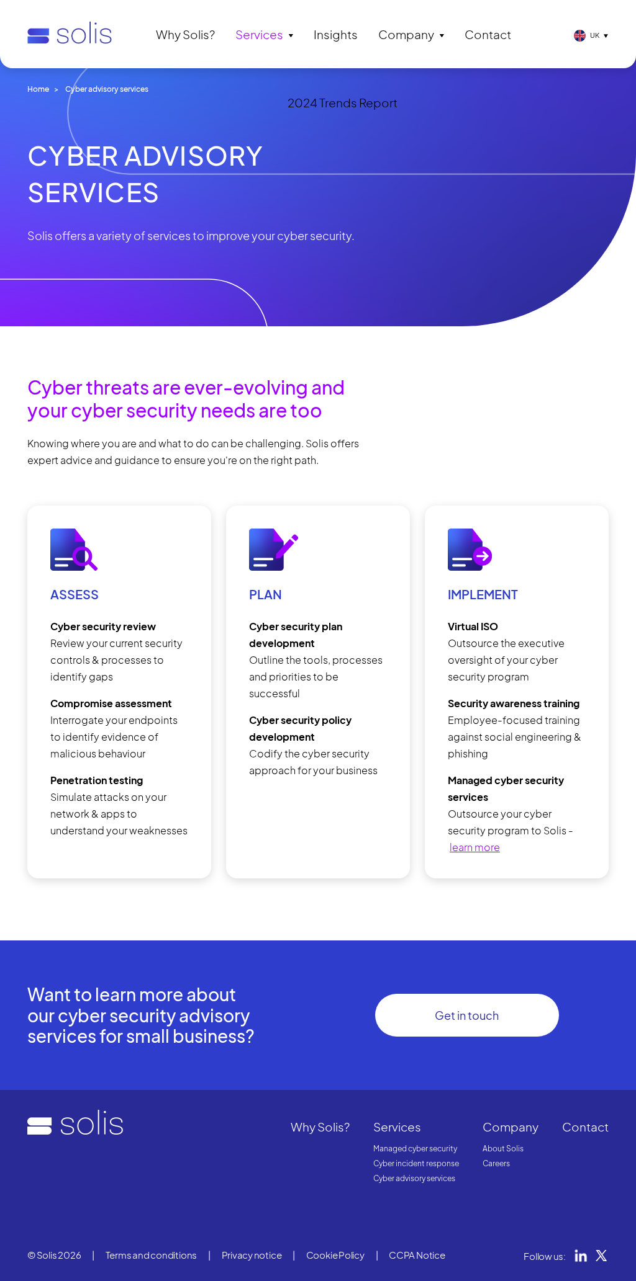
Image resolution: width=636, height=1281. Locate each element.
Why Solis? (185, 34)
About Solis (503, 1148)
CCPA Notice (417, 1255)
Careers (496, 1163)
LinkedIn (580, 1255)
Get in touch (467, 1015)
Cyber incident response (416, 1163)
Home (38, 89)
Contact (488, 34)
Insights (336, 34)
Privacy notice (252, 1255)
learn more (475, 847)
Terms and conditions (152, 1255)
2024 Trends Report (343, 102)
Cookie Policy (335, 1255)
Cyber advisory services (414, 1178)
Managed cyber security (415, 1148)
